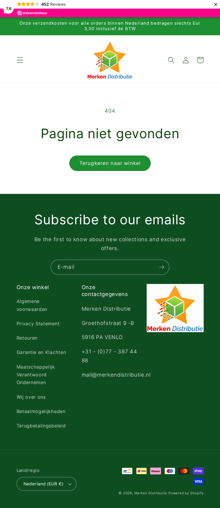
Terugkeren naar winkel (110, 163)
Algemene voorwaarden (32, 305)
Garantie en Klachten (41, 352)
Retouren (27, 338)
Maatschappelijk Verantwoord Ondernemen (36, 375)
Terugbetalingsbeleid (41, 426)
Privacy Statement (38, 323)
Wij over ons (31, 397)
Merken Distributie (150, 493)
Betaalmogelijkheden (41, 411)
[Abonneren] (161, 267)
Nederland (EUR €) (43, 483)
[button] (20, 60)
